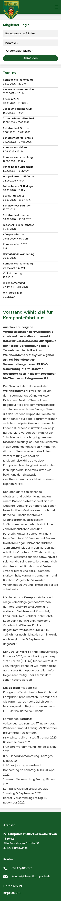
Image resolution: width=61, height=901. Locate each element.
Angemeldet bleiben (19, 51)
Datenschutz (12, 886)
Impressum (12, 893)
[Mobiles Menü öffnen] (56, 7)
